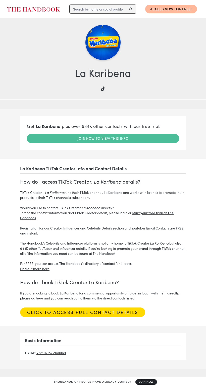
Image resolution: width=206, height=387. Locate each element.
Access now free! (171, 9)
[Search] (130, 9)
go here (37, 298)
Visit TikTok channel (51, 352)
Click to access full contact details (82, 312)
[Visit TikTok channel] (103, 89)
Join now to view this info (103, 138)
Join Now (146, 381)
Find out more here (34, 268)
